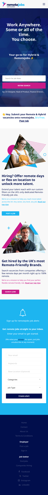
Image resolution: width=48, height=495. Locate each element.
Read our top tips (32, 283)
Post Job (24, 120)
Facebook (25, 471)
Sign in (24, 450)
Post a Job (24, 446)
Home (24, 422)
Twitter (25, 476)
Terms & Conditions (24, 436)
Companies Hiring (24, 465)
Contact (24, 427)
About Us (24, 431)
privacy (21, 339)
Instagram (25, 480)
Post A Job (10, 213)
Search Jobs (10, 292)
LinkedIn (25, 485)
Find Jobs (24, 461)
